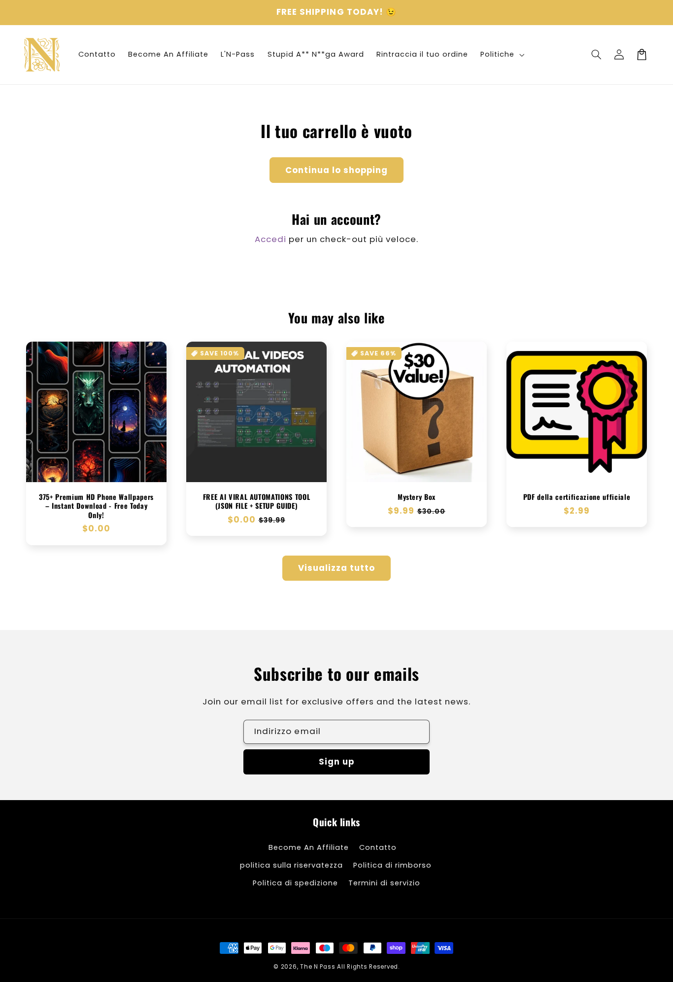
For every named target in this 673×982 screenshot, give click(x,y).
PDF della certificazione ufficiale (576, 496)
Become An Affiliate (309, 847)
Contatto (378, 847)
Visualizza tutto (336, 568)
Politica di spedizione (295, 883)
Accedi (270, 239)
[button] (596, 54)
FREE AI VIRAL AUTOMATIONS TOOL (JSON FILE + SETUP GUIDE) (256, 501)
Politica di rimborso (392, 865)
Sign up (336, 762)
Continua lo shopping (336, 170)
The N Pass (317, 967)
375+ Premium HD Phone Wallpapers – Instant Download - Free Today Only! (96, 506)
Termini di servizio (384, 883)
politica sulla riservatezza (291, 865)
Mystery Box (417, 496)
